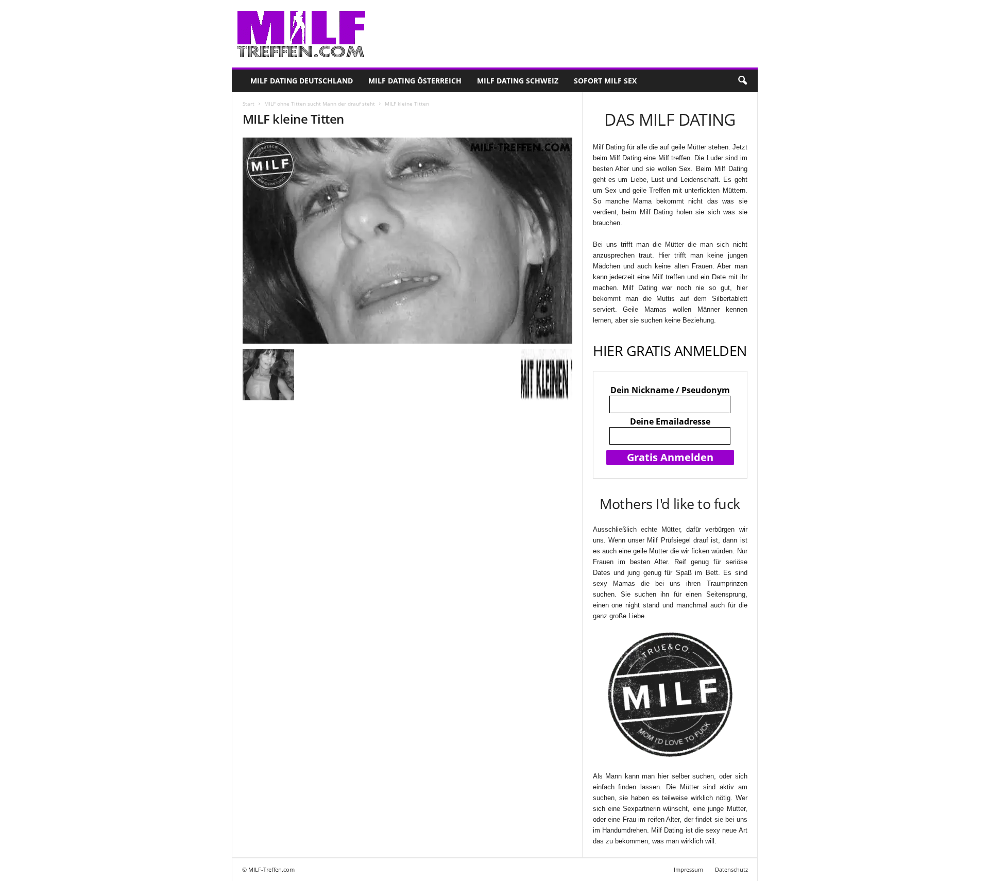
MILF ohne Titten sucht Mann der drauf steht (319, 103)
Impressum (688, 869)
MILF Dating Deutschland (301, 81)
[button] (742, 81)
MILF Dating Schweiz (517, 81)
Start (248, 103)
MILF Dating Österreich (415, 81)
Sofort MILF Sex (605, 81)
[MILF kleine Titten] (407, 241)
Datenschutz (731, 869)
